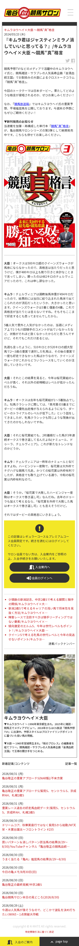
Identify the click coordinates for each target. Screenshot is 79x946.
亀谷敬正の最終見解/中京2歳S (22, 884)
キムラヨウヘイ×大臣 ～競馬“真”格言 (29, 30)
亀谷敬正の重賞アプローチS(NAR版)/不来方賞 (32, 778)
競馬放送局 (21, 104)
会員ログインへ (41, 578)
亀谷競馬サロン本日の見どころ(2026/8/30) (30, 897)
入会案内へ (42, 567)
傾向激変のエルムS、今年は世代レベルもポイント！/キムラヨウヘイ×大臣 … (40, 628)
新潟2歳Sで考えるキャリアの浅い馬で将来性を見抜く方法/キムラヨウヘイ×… (41, 610)
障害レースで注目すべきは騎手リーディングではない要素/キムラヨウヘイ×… (40, 619)
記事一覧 (71, 763)
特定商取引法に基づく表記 (39, 932)
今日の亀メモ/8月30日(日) (19, 872)
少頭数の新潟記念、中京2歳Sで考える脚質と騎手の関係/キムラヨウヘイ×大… (41, 601)
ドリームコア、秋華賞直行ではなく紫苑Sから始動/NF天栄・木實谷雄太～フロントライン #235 (39, 827)
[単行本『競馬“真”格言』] (39, 195)
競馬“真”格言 (60, 126)
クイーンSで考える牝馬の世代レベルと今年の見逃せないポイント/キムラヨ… (41, 637)
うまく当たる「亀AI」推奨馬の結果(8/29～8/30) (34, 859)
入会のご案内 (23, 942)
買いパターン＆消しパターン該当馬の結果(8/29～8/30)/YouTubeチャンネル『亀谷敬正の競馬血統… (36, 844)
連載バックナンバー (62, 643)
